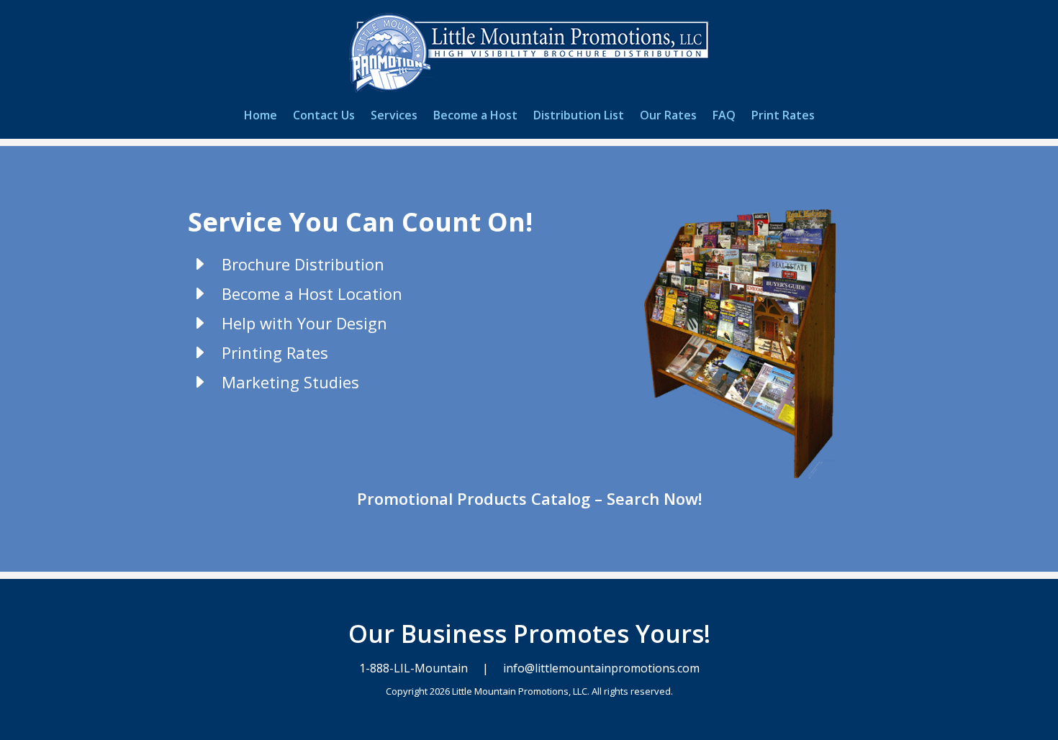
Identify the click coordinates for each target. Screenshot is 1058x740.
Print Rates (783, 116)
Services (394, 116)
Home (260, 116)
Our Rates (668, 116)
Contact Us (324, 116)
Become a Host (475, 116)
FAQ (724, 116)
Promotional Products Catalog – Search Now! (529, 498)
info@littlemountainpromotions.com (600, 668)
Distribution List (578, 116)
